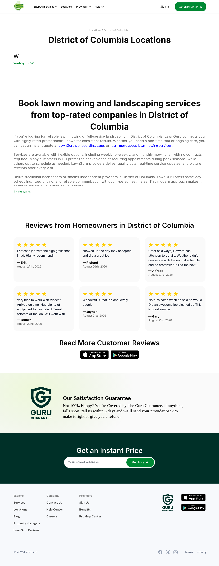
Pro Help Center (90, 516)
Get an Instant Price (190, 6)
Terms (189, 552)
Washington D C (24, 63)
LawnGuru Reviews (26, 530)
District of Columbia (116, 30)
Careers (51, 516)
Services (19, 502)
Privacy (201, 552)
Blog (17, 516)
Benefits (85, 509)
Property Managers (27, 523)
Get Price (138, 462)
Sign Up (84, 502)
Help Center (54, 509)
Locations (95, 30)
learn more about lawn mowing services (141, 145)
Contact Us (54, 502)
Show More (22, 192)
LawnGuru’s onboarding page (81, 145)
